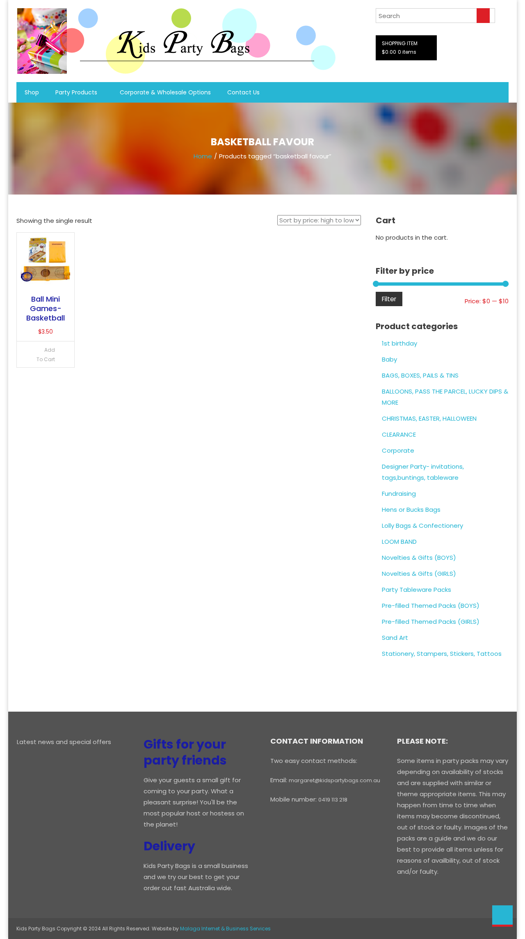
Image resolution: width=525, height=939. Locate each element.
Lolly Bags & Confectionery (422, 525)
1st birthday (399, 343)
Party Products (76, 92)
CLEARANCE (399, 434)
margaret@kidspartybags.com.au (334, 780)
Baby (389, 359)
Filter (389, 299)
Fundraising (399, 493)
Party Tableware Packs (416, 589)
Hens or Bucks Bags (411, 509)
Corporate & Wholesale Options (165, 92)
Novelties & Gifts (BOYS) (419, 557)
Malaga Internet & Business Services (225, 928)
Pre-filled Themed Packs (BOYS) (430, 605)
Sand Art (395, 637)
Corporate (398, 450)
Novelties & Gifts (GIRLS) (419, 573)
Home (203, 156)
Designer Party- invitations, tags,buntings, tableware (423, 472)
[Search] (483, 15)
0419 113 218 (332, 800)
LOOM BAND (399, 541)
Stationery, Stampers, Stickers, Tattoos (442, 653)
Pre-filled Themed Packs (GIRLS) (430, 621)
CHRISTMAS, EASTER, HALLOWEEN (429, 418)
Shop (32, 92)
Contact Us (243, 92)
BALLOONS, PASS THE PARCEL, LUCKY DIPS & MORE (445, 397)
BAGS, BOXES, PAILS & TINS (420, 375)
